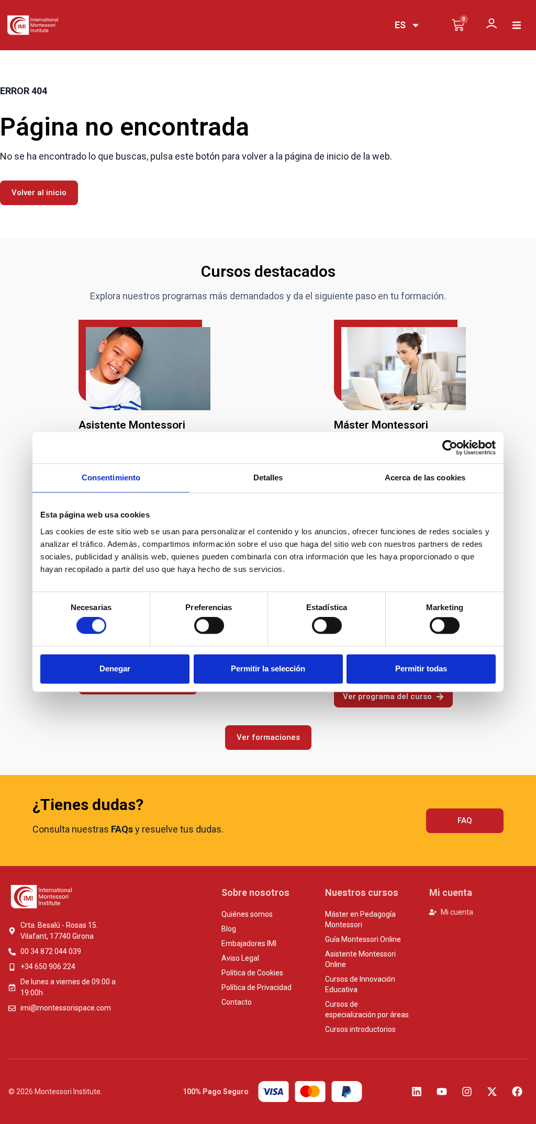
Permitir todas (421, 668)
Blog (228, 929)
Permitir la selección (268, 668)
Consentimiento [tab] (111, 477)
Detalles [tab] (268, 477)
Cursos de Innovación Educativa (360, 984)
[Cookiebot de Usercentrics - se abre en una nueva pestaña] (450, 447)
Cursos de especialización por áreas (367, 1009)
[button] (516, 25)
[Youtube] (441, 1091)
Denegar (114, 668)
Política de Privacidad (256, 987)
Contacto (236, 1002)
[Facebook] (517, 1091)
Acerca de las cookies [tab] (425, 477)
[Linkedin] (416, 1091)
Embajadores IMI (248, 943)
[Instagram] (466, 1091)
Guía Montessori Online (363, 939)
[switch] (209, 625)
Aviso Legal (240, 958)
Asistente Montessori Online (360, 959)
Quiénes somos (247, 914)
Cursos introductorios (360, 1029)
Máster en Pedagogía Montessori (360, 919)
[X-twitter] (492, 1091)
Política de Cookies (252, 973)
